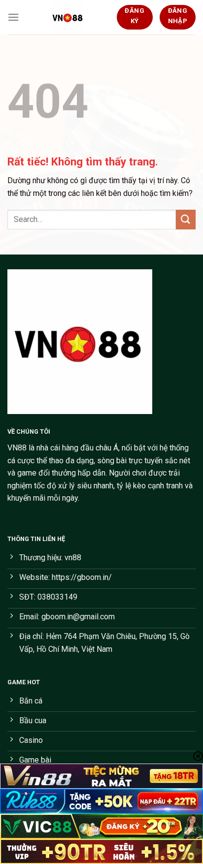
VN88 (17, 447)
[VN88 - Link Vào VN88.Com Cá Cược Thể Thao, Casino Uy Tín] (68, 17)
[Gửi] (186, 219)
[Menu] (13, 17)
